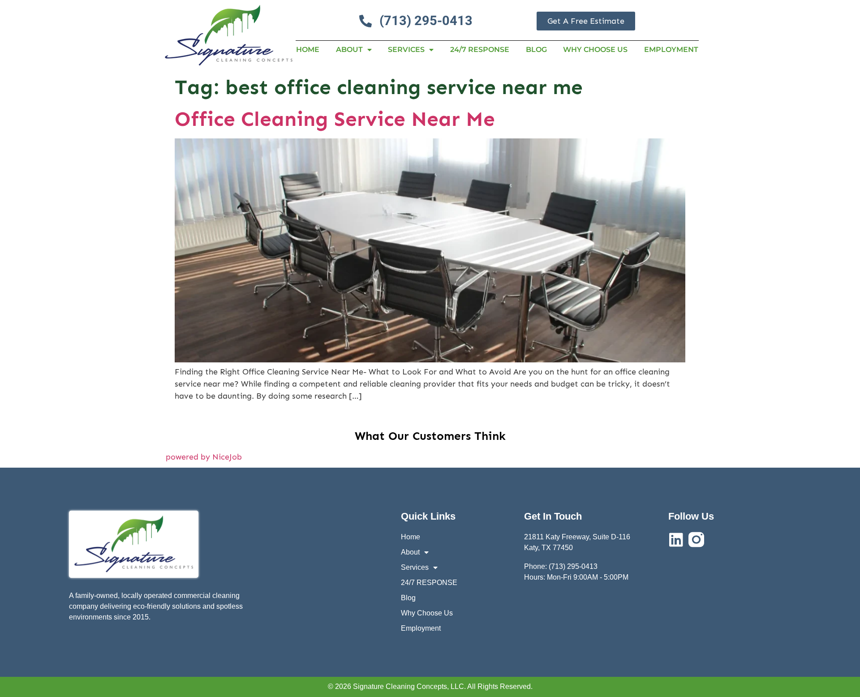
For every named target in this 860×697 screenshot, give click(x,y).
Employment (671, 49)
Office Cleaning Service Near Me (335, 119)
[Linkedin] (676, 539)
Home (307, 49)
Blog (536, 49)
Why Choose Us (595, 49)
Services (406, 49)
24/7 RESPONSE (479, 49)
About (349, 49)
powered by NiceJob (204, 457)
